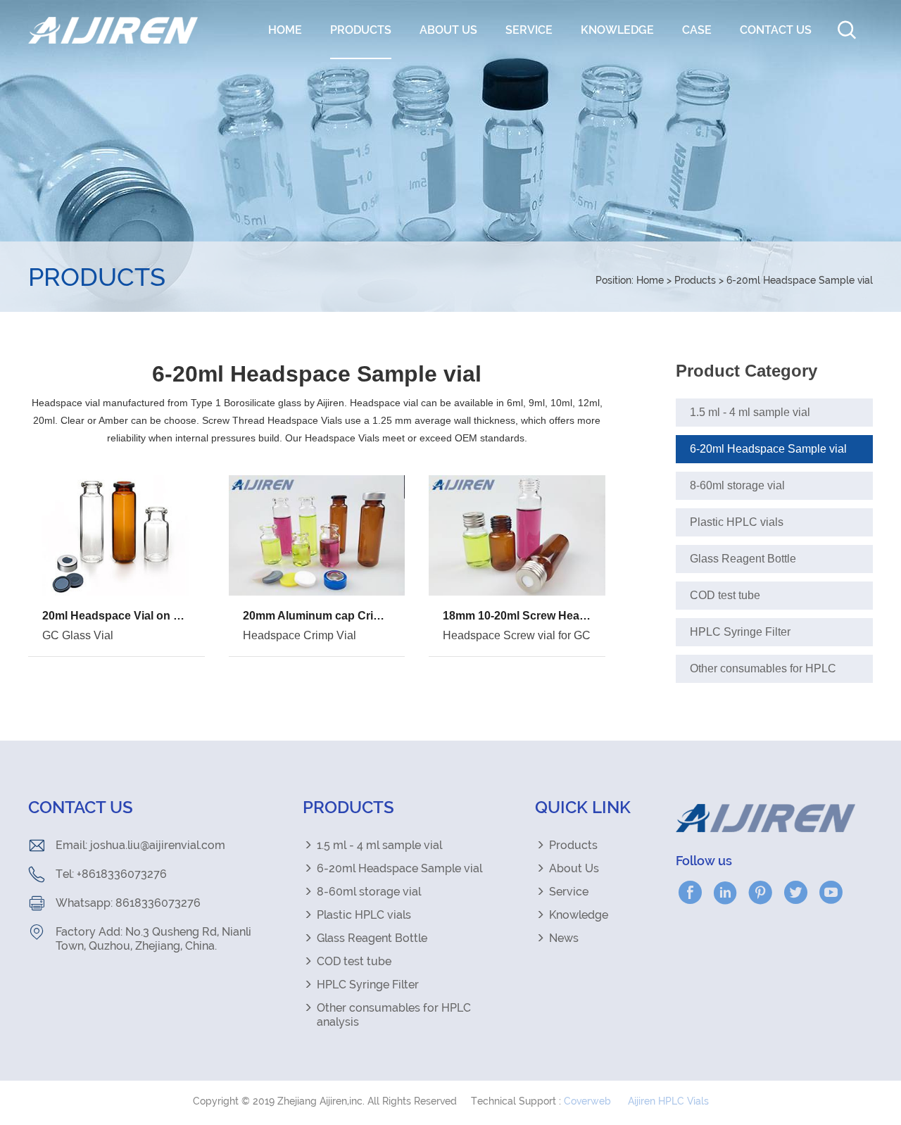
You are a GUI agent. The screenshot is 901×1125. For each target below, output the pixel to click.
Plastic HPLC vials (736, 522)
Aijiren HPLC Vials (668, 1101)
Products (360, 30)
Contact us (776, 30)
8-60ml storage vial (737, 485)
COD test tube (725, 595)
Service (529, 30)
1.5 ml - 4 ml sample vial (750, 412)
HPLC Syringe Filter (740, 632)
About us (448, 30)
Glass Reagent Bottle (743, 559)
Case (697, 30)
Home (285, 30)
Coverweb (587, 1101)
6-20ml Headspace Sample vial (799, 280)
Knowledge (617, 30)
